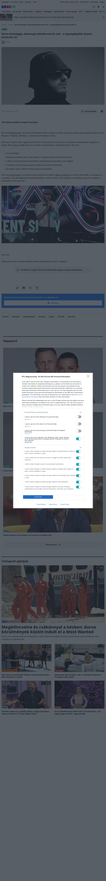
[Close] (89, 377)
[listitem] (53, 412)
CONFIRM (38, 497)
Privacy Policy (64, 504)
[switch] (78, 416)
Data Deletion (41, 504)
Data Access (53, 504)
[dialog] (53, 440)
